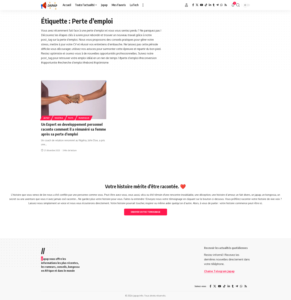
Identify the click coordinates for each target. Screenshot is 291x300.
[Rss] (225, 5)
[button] (143, 5)
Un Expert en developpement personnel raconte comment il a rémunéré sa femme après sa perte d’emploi (73, 129)
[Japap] (49, 5)
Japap (46, 118)
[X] (197, 5)
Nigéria (59, 118)
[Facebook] (193, 5)
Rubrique (84, 118)
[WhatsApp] (221, 5)
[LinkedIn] (210, 5)
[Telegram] (217, 5)
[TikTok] (206, 5)
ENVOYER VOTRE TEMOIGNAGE (145, 212)
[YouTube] (201, 5)
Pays (70, 118)
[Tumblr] (213, 5)
